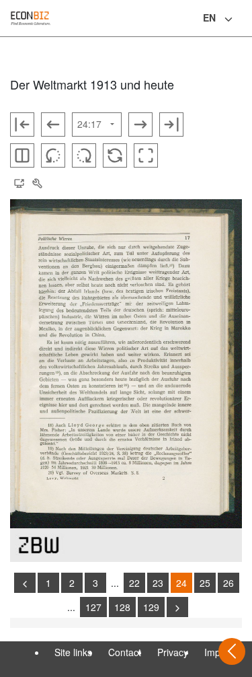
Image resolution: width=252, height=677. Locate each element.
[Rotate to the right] (84, 155)
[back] (25, 583)
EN (209, 17)
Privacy (172, 652)
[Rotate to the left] (53, 155)
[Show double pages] (22, 155)
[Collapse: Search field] (240, 19)
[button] (19, 183)
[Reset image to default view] (114, 155)
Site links (73, 652)
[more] (177, 607)
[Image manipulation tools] (37, 183)
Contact (124, 652)
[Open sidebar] (231, 651)
